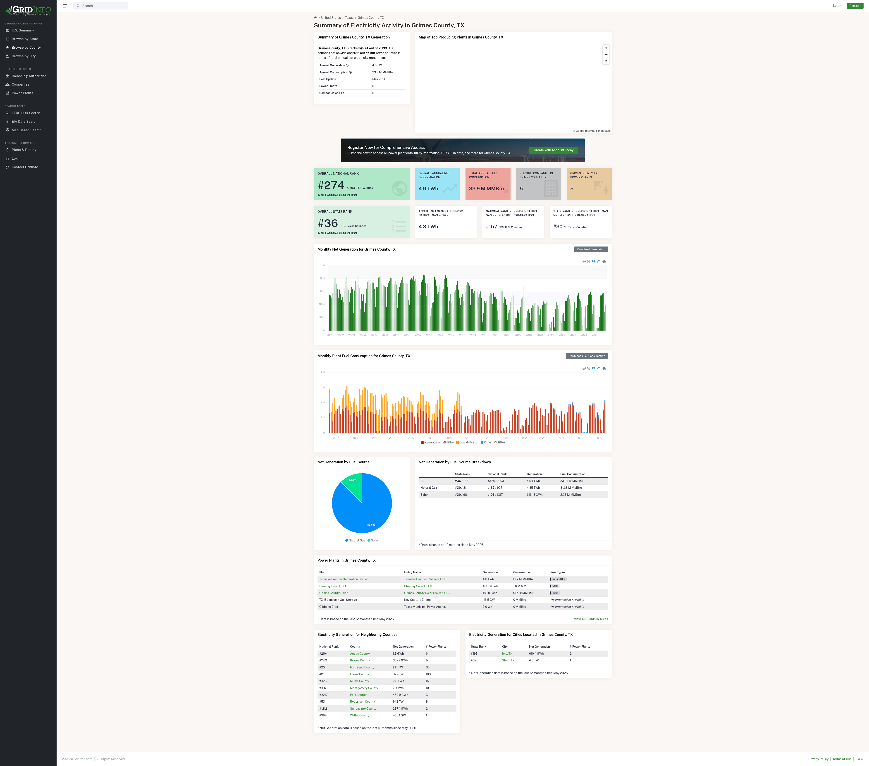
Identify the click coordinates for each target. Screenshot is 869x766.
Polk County (358, 695)
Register (855, 5)
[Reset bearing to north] (606, 61)
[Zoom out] (606, 54)
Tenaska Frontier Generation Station (344, 579)
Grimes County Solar (333, 593)
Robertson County (362, 701)
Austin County (360, 653)
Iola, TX (507, 653)
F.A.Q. (860, 759)
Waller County (359, 715)
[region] (28, 390)
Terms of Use (842, 759)
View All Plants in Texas (591, 619)
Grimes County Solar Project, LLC (427, 593)
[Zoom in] (606, 48)
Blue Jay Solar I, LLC (333, 586)
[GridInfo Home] (315, 17)
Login (837, 5)
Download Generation (591, 249)
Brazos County (360, 660)
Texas (349, 17)
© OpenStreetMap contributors (592, 130)
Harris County (359, 674)
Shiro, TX (508, 660)
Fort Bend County (362, 667)
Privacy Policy (818, 759)
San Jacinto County (363, 708)
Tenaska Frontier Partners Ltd (424, 579)
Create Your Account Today (553, 150)
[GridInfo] (28, 10)
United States (331, 17)
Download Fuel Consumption (587, 356)
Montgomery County (364, 688)
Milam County (359, 681)
